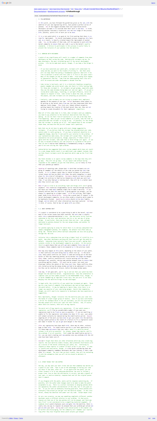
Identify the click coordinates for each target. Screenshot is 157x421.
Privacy (16, 418)
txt (149, 418)
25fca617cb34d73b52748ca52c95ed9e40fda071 (101, 9)
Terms (21, 418)
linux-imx (78, 9)
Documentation (40, 11)
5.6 (72, 9)
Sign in (153, 3)
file (71, 16)
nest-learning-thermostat (59, 9)
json (153, 418)
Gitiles (11, 418)
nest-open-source (41, 9)
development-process (56, 11)
